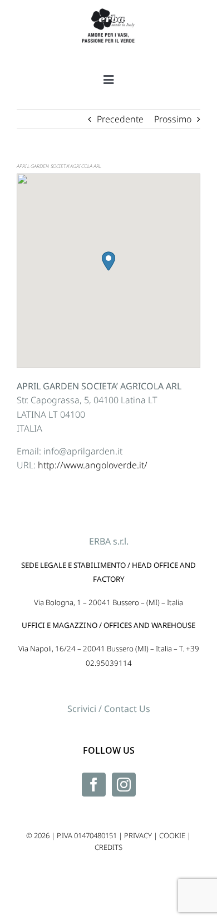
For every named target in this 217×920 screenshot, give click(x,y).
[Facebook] (94, 785)
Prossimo (172, 119)
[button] (108, 261)
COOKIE (172, 835)
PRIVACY (138, 835)
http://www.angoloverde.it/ (92, 465)
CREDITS (108, 847)
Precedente (120, 119)
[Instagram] (124, 785)
